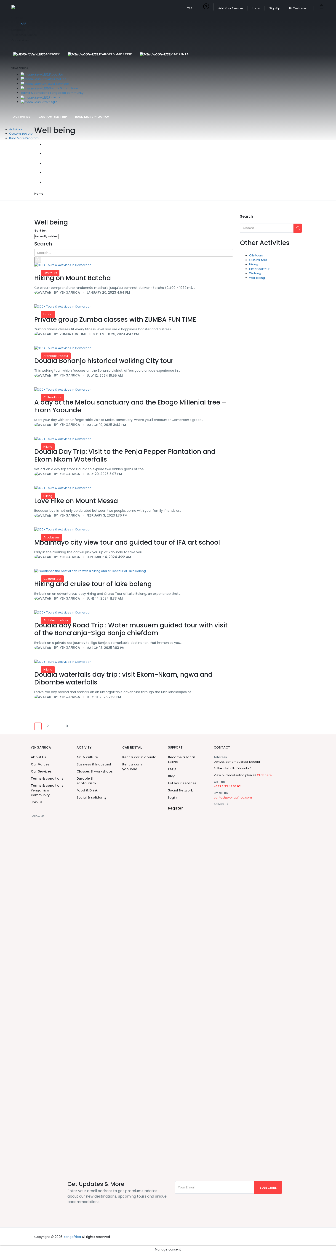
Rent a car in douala (139, 757)
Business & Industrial (94, 764)
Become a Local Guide (181, 759)
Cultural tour (52, 397)
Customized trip (53, 117)
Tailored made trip (116, 54)
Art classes (51, 537)
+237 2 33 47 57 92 (227, 786)
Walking (255, 273)
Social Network (180, 790)
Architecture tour (55, 356)
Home (38, 193)
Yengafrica (72, 1237)
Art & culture (87, 757)
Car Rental (180, 54)
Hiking (47, 446)
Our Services (59, 83)
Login (256, 8)
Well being (257, 278)
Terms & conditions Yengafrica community (52, 93)
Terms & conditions (64, 88)
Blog (172, 776)
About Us (56, 74)
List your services (182, 783)
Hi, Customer (298, 8)
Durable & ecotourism (86, 781)
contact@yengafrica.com (233, 797)
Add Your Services (230, 8)
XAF (190, 8)
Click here (264, 775)
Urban (48, 314)
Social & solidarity (92, 797)
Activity (52, 54)
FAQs (172, 769)
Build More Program (92, 117)
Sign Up (274, 8)
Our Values (58, 79)
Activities (21, 117)
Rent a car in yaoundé (132, 766)
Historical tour (259, 269)
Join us (55, 97)
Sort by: (40, 230)
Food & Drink (87, 790)
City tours (50, 273)
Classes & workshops (95, 771)
